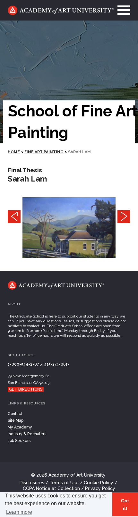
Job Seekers (19, 440)
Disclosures (32, 482)
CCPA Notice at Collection (51, 488)
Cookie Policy (98, 482)
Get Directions (25, 389)
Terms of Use (64, 482)
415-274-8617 (56, 364)
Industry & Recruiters (27, 434)
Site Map (15, 420)
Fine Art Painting (44, 152)
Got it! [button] (125, 504)
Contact (15, 413)
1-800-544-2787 (23, 364)
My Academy (20, 427)
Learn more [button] (19, 512)
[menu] (122, 10)
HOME (14, 152)
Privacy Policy (100, 488)
